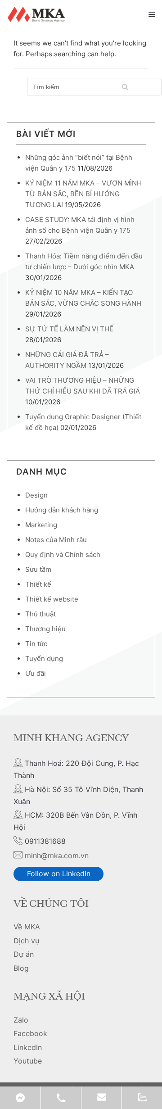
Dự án (24, 954)
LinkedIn (28, 1047)
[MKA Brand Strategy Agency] (37, 14)
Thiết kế (38, 584)
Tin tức (36, 643)
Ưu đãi (35, 673)
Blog (21, 968)
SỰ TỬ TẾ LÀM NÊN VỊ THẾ (69, 329)
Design (36, 495)
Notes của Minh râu (56, 539)
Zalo (21, 1019)
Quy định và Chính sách (62, 554)
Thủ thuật (40, 614)
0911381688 (60, 1097)
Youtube (28, 1060)
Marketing (41, 525)
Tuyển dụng (44, 658)
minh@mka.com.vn (57, 855)
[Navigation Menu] (152, 14)
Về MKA (27, 926)
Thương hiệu (45, 629)
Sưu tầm (38, 569)
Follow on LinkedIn (58, 873)
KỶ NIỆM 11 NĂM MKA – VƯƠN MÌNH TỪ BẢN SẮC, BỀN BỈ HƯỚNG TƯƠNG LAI (83, 194)
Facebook (30, 1033)
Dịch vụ (26, 940)
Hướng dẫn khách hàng (61, 510)
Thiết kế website (51, 599)
